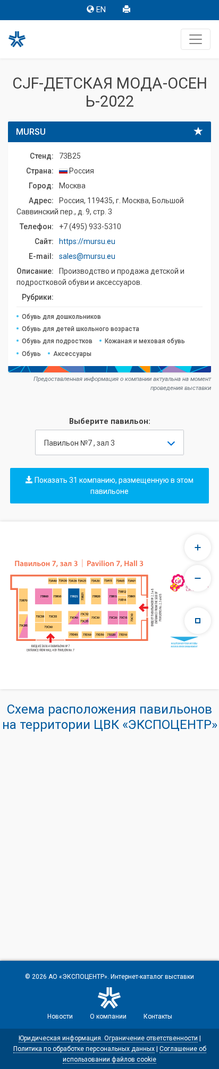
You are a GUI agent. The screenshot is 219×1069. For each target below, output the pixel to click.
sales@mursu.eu (87, 256)
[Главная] (22, 39)
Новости (60, 1016)
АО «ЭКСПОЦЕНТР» (77, 976)
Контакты (158, 1016)
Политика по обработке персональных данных (84, 1049)
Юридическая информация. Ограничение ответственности (108, 1038)
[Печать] (127, 10)
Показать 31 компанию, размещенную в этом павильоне (113, 486)
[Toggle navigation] (195, 39)
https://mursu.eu (87, 241)
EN (101, 9)
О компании (108, 1016)
